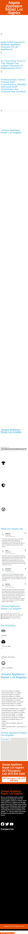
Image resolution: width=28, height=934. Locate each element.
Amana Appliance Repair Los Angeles (11, 430)
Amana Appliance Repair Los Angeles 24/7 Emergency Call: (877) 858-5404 (13, 769)
